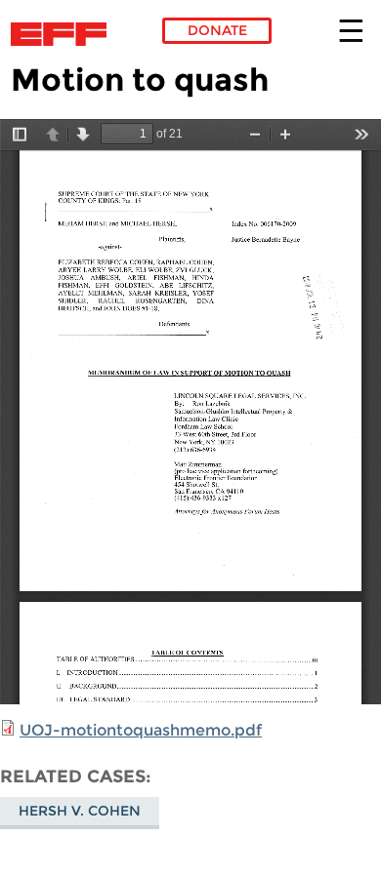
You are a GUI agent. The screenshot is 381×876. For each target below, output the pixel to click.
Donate (217, 30)
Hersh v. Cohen (80, 810)
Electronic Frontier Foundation (64, 34)
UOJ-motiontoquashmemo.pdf (141, 730)
